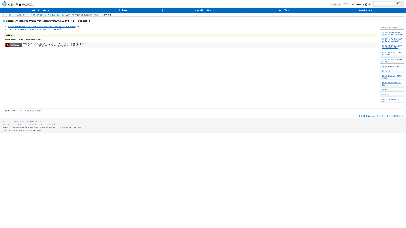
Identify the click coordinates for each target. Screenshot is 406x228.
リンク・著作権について (32, 124)
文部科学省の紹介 (365, 10)
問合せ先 (384, 89)
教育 (10, 15)
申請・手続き (284, 10)
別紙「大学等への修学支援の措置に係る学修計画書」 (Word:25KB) (33, 30)
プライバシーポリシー (19, 124)
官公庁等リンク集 (24, 121)
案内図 (79, 127)
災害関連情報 (15, 121)
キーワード (38, 121)
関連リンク (385, 94)
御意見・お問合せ (7, 124)
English (347, 4)
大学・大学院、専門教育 (20, 15)
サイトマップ (336, 4)
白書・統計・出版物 (203, 10)
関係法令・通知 (387, 71)
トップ (5, 15)
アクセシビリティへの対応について (48, 124)
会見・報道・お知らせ (40, 10)
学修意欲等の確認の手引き (56, 15)
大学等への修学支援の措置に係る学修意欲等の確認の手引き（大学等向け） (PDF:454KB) (42, 27)
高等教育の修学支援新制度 (38, 15)
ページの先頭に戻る (396, 116)
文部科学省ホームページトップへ (373, 116)
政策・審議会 (122, 10)
